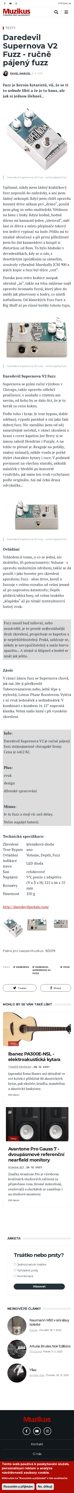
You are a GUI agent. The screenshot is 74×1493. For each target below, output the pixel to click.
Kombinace (25, 1276)
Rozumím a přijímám (18, 1486)
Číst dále (13, 1095)
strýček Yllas (36, 1375)
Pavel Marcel (20, 73)
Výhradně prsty (27, 1270)
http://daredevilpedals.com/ (26, 906)
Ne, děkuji (45, 1486)
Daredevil (22, 967)
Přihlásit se (64, 3)
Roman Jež (16, 1167)
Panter (33, 1330)
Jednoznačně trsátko (31, 1264)
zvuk (66, 967)
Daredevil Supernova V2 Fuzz (41, 970)
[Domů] (16, 12)
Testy (10, 28)
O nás (37, 1454)
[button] (19, 988)
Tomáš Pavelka (19, 1066)
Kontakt (37, 1444)
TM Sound (35, 1351)
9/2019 (50, 951)
